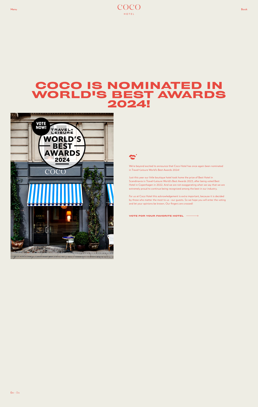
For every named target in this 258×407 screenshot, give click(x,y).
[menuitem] (12, 393)
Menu (14, 9)
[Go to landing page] (129, 9)
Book (244, 9)
